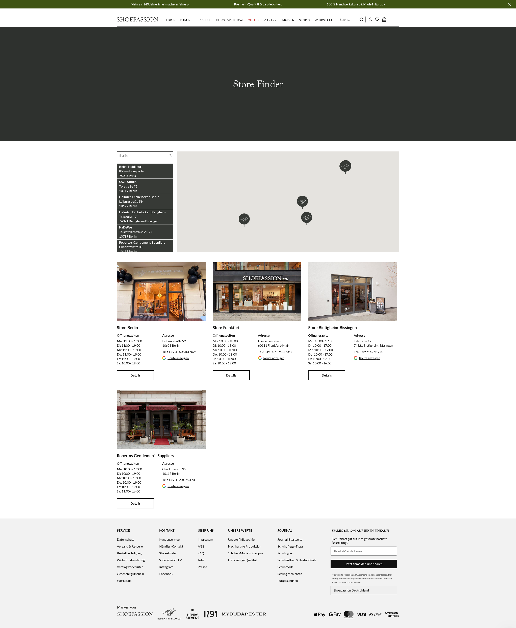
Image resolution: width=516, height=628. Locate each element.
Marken (288, 20)
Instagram (166, 567)
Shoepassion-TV (170, 560)
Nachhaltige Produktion (244, 546)
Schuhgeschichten (290, 574)
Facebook (166, 574)
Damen (185, 20)
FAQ (201, 553)
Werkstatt (323, 20)
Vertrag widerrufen (130, 567)
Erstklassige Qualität (242, 560)
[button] (244, 220)
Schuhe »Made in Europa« (245, 553)
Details (135, 375)
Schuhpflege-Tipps (291, 546)
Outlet (253, 20)
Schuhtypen (285, 553)
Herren (170, 20)
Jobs (201, 560)
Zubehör (271, 20)
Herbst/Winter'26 (229, 20)
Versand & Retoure (130, 546)
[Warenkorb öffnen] (384, 19)
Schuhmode (285, 567)
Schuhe (205, 20)
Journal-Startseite (290, 539)
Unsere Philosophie (241, 539)
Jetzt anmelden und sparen (364, 564)
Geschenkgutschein (130, 574)
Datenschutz (125, 539)
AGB (201, 546)
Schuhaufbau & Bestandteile (297, 560)
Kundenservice (169, 539)
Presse (202, 567)
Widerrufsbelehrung (131, 560)
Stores (304, 20)
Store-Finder (168, 553)
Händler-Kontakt (171, 546)
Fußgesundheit (288, 580)
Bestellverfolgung (129, 553)
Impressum (205, 539)
